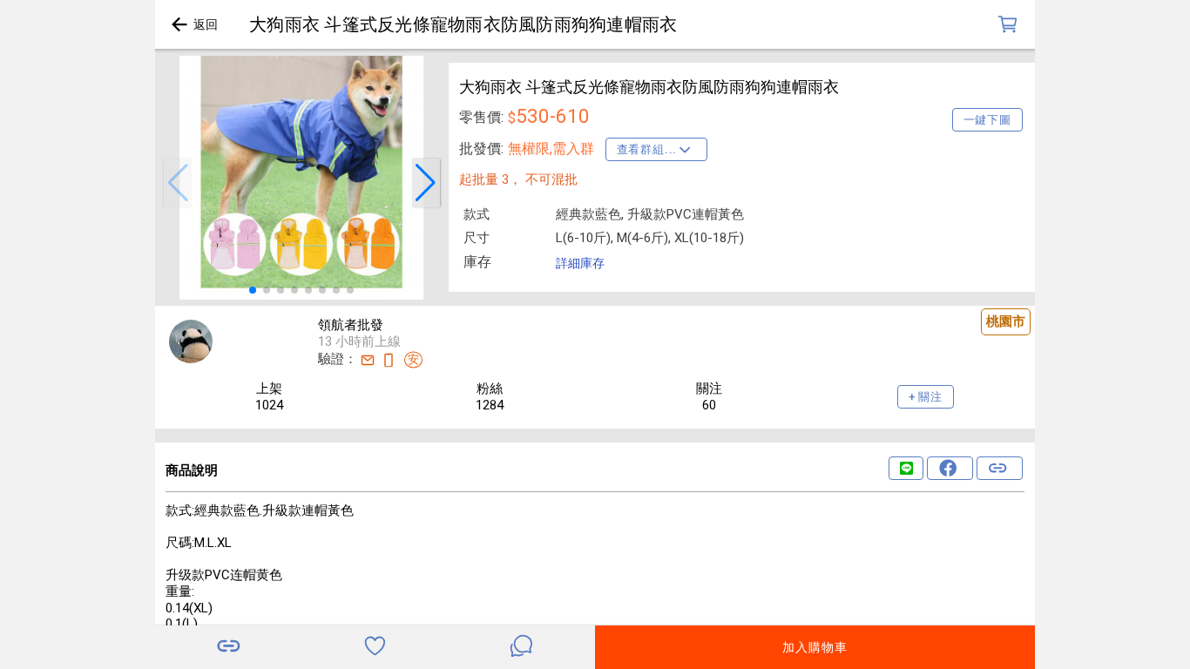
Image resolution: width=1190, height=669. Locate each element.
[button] (178, 183)
